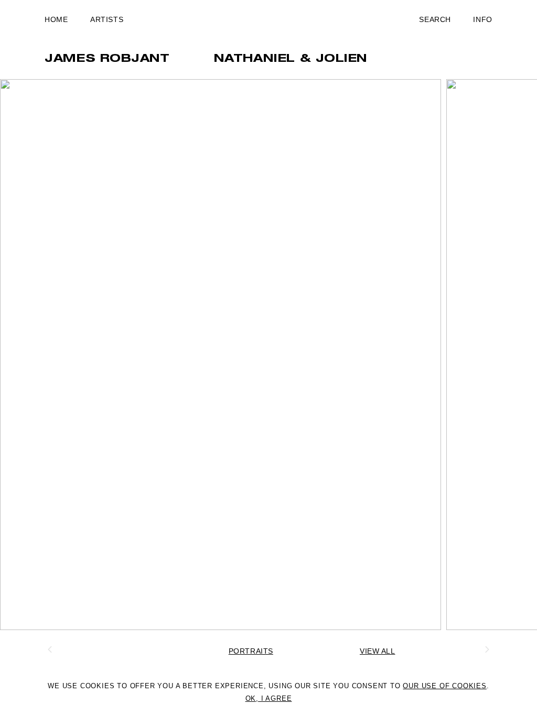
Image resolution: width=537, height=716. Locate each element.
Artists (106, 19)
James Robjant (107, 59)
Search (434, 19)
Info (482, 19)
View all (377, 651)
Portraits (251, 651)
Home (56, 19)
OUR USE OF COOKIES (444, 686)
